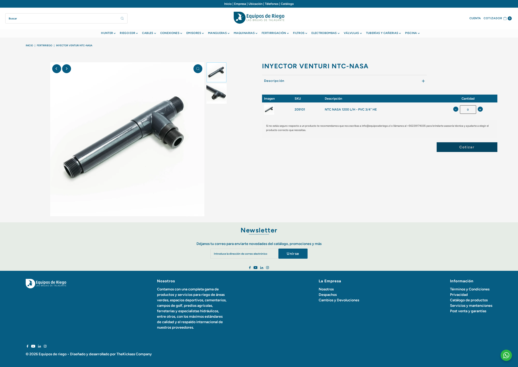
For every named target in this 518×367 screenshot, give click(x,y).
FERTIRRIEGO (44, 45)
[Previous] (56, 68)
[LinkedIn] (261, 268)
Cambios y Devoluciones (339, 300)
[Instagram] (267, 268)
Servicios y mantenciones (471, 305)
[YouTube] (256, 268)
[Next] (66, 68)
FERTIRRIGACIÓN (274, 33)
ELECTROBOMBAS (324, 33)
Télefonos (271, 4)
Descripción (274, 81)
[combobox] (66, 18)
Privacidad (459, 294)
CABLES (147, 33)
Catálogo (287, 4)
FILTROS (299, 33)
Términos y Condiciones (469, 289)
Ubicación (255, 4)
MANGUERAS (217, 33)
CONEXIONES (170, 33)
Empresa (240, 4)
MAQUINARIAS (244, 33)
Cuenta (475, 18)
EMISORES (193, 33)
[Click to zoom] (197, 68)
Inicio (228, 4)
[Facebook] (250, 268)
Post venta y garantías (468, 311)
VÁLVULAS (351, 33)
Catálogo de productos (469, 300)
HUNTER (107, 33)
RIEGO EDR (127, 33)
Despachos (328, 294)
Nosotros (326, 289)
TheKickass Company (134, 354)
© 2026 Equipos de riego (46, 354)
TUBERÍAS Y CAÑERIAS (382, 33)
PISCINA (411, 33)
